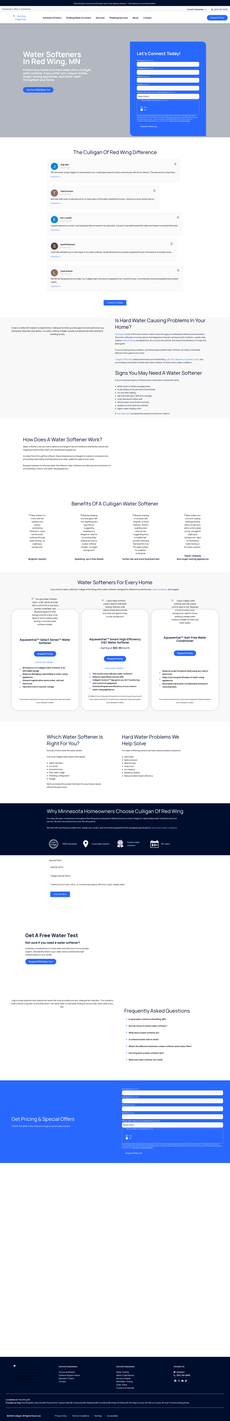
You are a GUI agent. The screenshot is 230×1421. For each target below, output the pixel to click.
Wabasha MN (92, 1402)
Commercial (25, 9)
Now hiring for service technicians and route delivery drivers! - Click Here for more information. (115, 3)
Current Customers (195, 9)
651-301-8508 (21, 1126)
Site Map (98, 1416)
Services (100, 17)
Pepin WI (115, 1402)
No (145, 110)
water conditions (159, 589)
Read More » (56, 176)
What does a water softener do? (144, 1032)
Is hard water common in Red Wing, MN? (147, 1019)
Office (16, 9)
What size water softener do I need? (146, 1059)
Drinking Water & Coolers (78, 17)
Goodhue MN (105, 1402)
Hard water (120, 334)
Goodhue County (191, 359)
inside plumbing (128, 340)
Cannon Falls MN (65, 1402)
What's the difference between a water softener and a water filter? (160, 1046)
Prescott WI (52, 1402)
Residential (6, 9)
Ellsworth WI (126, 1402)
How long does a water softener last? (146, 1053)
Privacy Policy (173, 121)
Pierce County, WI (156, 1402)
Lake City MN (39, 1402)
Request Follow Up (148, 126)
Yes (145, 107)
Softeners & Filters (52, 17)
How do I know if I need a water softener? (148, 1026)
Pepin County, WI (139, 1402)
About (135, 17)
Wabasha (179, 359)
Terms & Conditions (80, 1416)
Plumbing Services (118, 17)
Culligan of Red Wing (124, 359)
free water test (123, 413)
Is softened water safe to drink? (144, 1039)
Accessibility (112, 1416)
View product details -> (45, 662)
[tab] (177, 1019)
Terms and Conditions (184, 121)
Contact (147, 17)
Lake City (170, 359)
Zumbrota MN (80, 1402)
